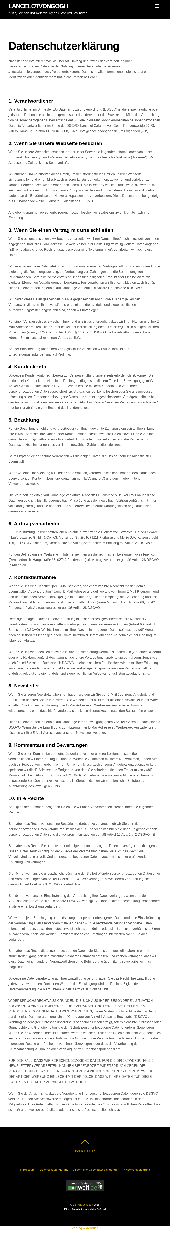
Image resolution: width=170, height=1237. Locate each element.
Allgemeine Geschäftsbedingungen (96, 1169)
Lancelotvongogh (83, 1204)
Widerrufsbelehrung (137, 1169)
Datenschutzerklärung (54, 1169)
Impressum (27, 1169)
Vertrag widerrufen (85, 1228)
